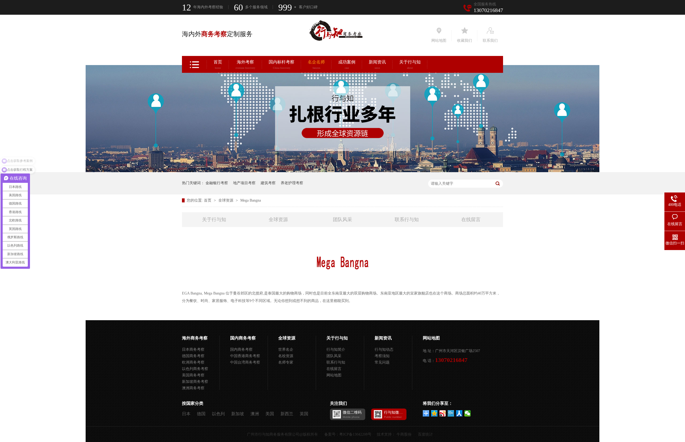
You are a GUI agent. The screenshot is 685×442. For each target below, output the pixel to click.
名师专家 (285, 362)
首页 (218, 64)
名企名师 (316, 64)
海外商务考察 (195, 338)
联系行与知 (407, 219)
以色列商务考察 (195, 369)
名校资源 (285, 356)
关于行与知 (410, 64)
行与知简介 (335, 349)
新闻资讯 (377, 64)
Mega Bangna (250, 200)
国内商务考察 (243, 338)
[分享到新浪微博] (442, 413)
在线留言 (471, 219)
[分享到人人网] (459, 413)
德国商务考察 (193, 356)
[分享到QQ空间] (434, 413)
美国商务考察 (193, 375)
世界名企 (285, 349)
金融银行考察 (217, 183)
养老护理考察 (292, 183)
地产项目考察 (244, 183)
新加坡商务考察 (195, 382)
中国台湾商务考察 (245, 362)
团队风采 (342, 219)
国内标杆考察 (281, 64)
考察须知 (382, 356)
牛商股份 (404, 434)
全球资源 (226, 200)
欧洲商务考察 (193, 362)
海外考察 (245, 64)
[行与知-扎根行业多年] (342, 171)
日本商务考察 (193, 349)
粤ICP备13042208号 (355, 434)
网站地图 (333, 375)
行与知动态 (384, 349)
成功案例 (346, 64)
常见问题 (382, 362)
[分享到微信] (467, 413)
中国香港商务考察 (245, 356)
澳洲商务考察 (193, 388)
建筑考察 (268, 183)
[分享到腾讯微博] (451, 413)
